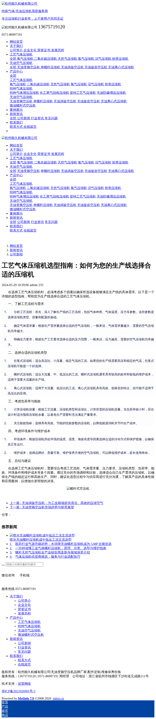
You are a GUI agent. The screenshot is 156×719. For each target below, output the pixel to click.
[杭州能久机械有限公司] (78, 138)
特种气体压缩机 (21, 192)
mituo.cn (58, 698)
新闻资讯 (16, 250)
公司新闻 (16, 254)
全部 (13, 58)
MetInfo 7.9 (26, 698)
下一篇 (42, 507)
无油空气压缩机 (21, 200)
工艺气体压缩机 (21, 183)
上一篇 (56, 503)
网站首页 (16, 41)
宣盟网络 (24, 683)
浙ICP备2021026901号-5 (18, 691)
